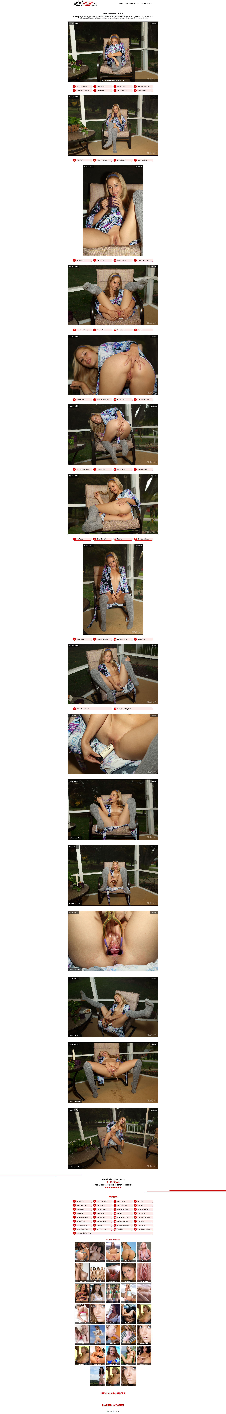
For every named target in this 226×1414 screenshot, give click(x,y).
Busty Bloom (99, 86)
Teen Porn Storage (81, 330)
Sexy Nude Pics (80, 86)
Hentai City (79, 260)
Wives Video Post (101, 639)
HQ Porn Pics (140, 90)
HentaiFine (99, 90)
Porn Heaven (79, 399)
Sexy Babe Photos (142, 260)
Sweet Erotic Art (100, 539)
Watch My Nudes (101, 160)
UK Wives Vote (120, 639)
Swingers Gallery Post (122, 709)
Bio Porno (78, 539)
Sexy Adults (79, 639)
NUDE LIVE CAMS (132, 4)
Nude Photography (101, 399)
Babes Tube (99, 260)
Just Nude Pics (141, 160)
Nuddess (138, 330)
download (154, 23)
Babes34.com (120, 469)
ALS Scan (78, 838)
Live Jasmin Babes (142, 86)
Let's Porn (78, 160)
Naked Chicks (120, 260)
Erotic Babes (120, 160)
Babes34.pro (120, 86)
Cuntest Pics (99, 469)
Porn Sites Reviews (81, 90)
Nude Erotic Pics (141, 469)
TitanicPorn (139, 639)
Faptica (118, 539)
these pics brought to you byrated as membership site (113, 1183)
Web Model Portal (141, 399)
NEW (121, 4)
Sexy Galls (99, 330)
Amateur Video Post (81, 469)
